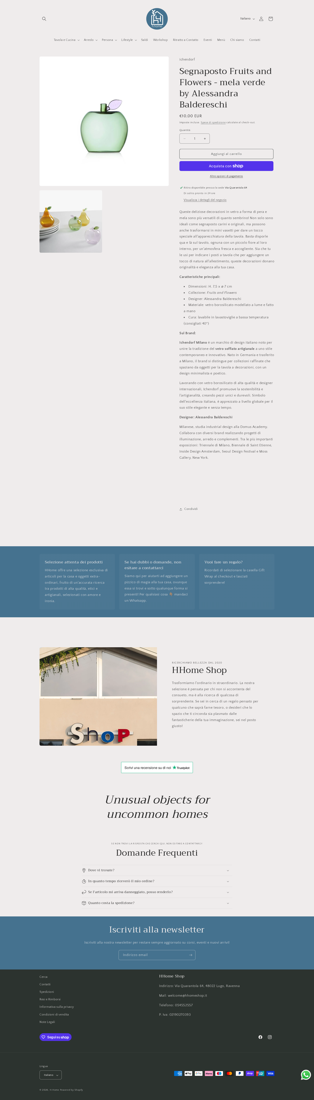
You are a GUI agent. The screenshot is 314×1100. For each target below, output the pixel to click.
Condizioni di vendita (54, 1014)
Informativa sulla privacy (57, 1007)
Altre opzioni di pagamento (226, 176)
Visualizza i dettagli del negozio (205, 200)
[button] (44, 19)
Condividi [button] (191, 509)
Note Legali (47, 1022)
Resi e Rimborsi (50, 999)
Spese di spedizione (213, 122)
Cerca (44, 977)
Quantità (184, 130)
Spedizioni (47, 992)
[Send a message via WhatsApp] (306, 1075)
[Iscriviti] (190, 955)
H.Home (54, 1090)
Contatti (45, 984)
